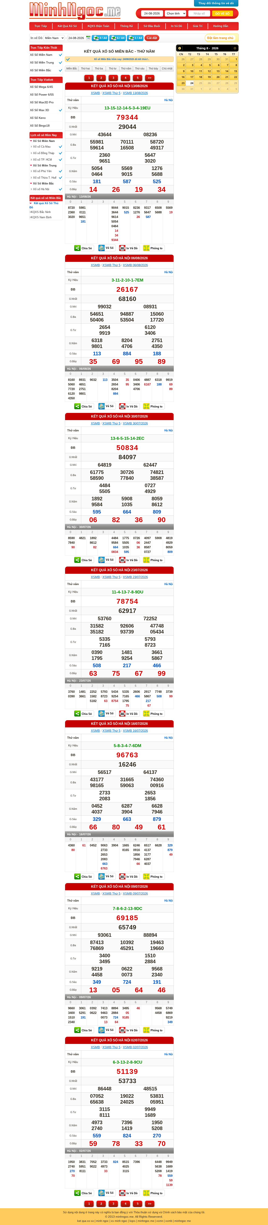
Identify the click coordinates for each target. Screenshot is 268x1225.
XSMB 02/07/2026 (135, 1047)
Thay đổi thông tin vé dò (216, 3)
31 (226, 59)
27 (191, 59)
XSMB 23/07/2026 (135, 577)
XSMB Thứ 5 (111, 93)
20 (217, 77)
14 (226, 71)
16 (183, 77)
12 (209, 71)
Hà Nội (168, 100)
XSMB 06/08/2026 (135, 265)
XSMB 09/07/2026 (135, 893)
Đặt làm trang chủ (220, 38)
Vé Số (109, 247)
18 (200, 77)
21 (226, 77)
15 (235, 71)
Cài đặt (152, 38)
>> (149, 77)
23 (183, 83)
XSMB (95, 93)
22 (235, 77)
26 (183, 59)
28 (200, 59)
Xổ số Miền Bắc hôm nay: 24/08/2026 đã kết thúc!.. (121, 59)
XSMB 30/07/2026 (135, 423)
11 (200, 71)
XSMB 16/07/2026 (135, 730)
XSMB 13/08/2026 (135, 93)
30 (217, 59)
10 (191, 71)
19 (209, 77)
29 (209, 59)
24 (191, 83)
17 (191, 77)
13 (217, 71)
